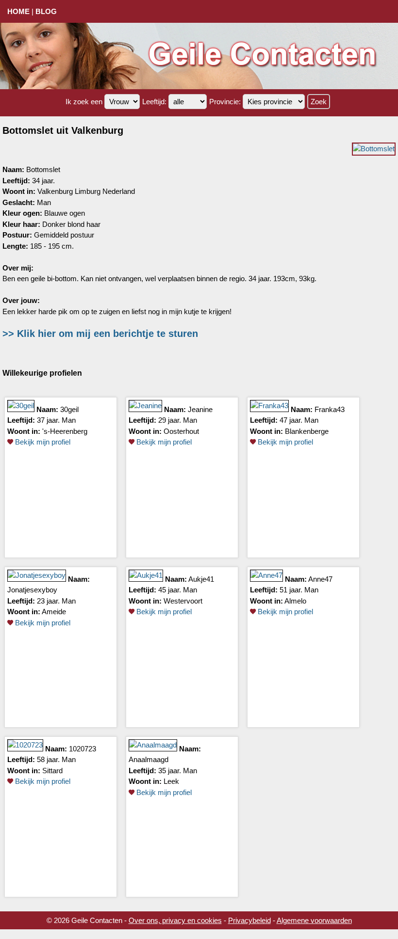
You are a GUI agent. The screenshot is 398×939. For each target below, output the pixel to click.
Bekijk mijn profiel (41, 442)
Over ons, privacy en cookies (175, 920)
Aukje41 (201, 579)
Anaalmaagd (148, 759)
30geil (69, 409)
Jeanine (200, 409)
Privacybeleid (249, 920)
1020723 (82, 749)
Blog (46, 11)
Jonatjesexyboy (32, 590)
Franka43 (330, 409)
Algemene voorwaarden (314, 920)
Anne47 (320, 579)
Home (18, 11)
